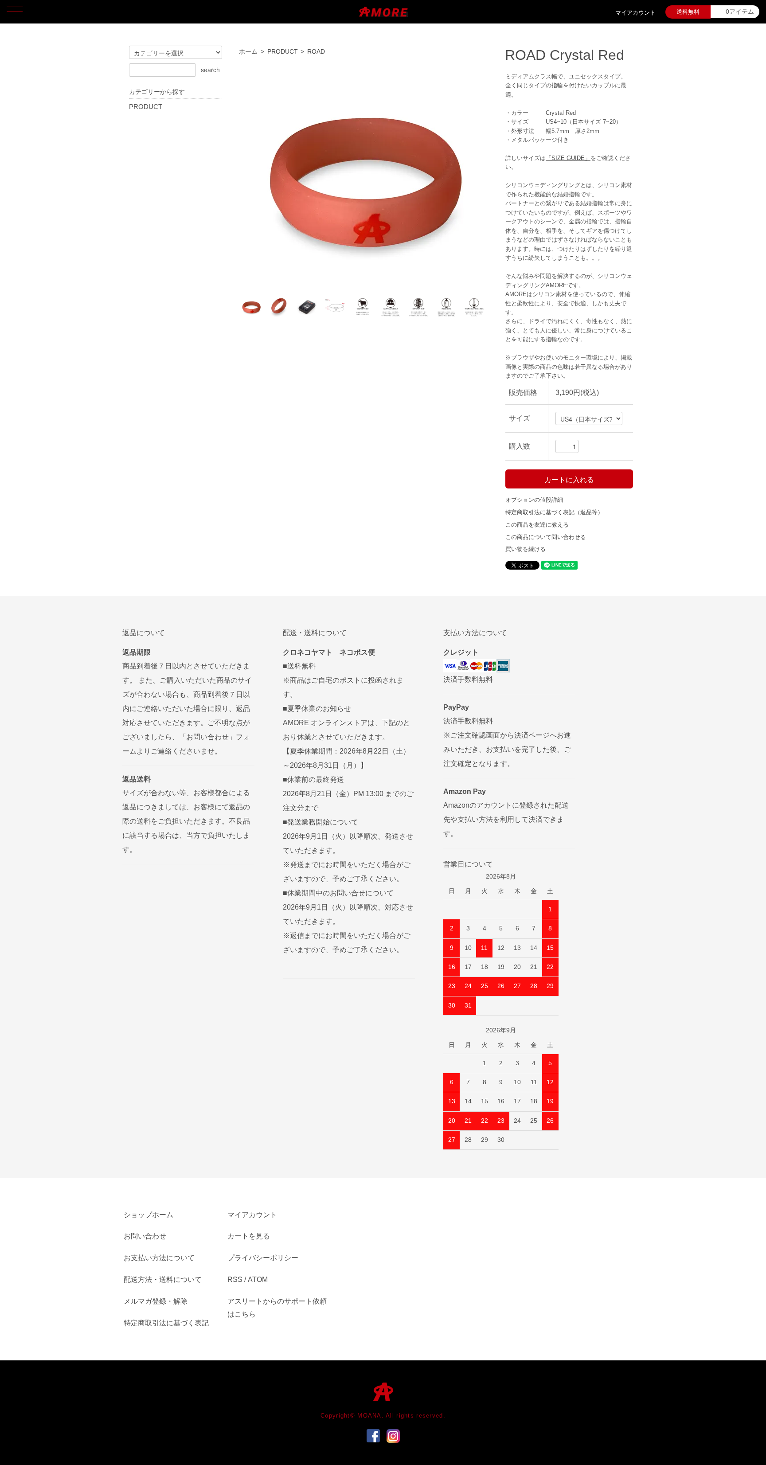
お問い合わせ (145, 1236)
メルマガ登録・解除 (156, 1301)
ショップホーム (148, 1215)
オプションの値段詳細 (534, 499)
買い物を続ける (525, 549)
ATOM (258, 1279)
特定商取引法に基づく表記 (166, 1323)
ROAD (316, 51)
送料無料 (688, 11)
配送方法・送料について (163, 1279)
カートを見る (248, 1236)
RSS (234, 1279)
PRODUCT (282, 51)
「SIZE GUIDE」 (568, 158)
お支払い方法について (159, 1258)
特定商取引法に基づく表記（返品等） (554, 512)
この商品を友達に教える (537, 524)
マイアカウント (635, 12)
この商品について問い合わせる (545, 537)
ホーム (248, 51)
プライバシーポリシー (262, 1258)
